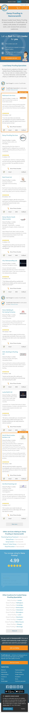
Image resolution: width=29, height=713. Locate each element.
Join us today (14, 648)
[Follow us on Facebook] (7, 686)
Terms (16, 679)
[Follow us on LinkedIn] (18, 686)
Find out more (14, 90)
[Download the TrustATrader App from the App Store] (19, 691)
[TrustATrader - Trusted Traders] (4, 6)
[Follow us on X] (11, 686)
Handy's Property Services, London (12, 573)
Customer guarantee (20, 681)
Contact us (4, 676)
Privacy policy (18, 672)
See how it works (14, 662)
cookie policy (6, 705)
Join (18, 1)
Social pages (4, 681)
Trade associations (20, 670)
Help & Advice (4, 674)
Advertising (4, 672)
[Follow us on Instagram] (14, 686)
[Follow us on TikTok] (21, 686)
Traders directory (19, 674)
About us (3, 670)
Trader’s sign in (24, 4)
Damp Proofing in (14, 600)
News (2, 679)
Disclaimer (18, 676)
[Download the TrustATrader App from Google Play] (10, 691)
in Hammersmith (14, 537)
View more (14, 524)
